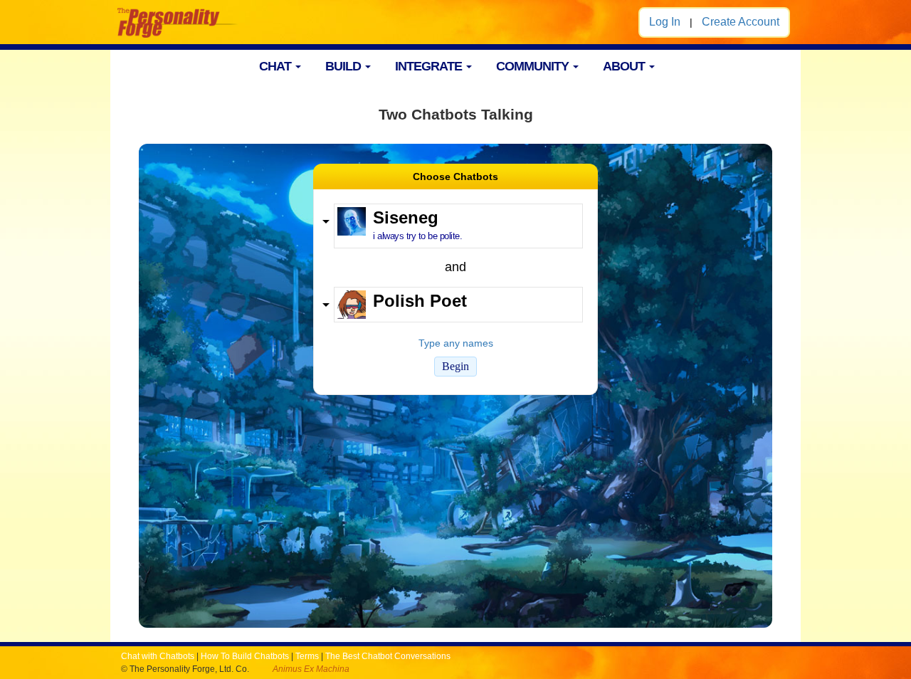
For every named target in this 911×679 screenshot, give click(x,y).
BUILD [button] (344, 66)
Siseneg (405, 217)
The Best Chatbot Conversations (388, 656)
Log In (664, 22)
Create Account (740, 22)
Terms (307, 656)
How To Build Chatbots (245, 656)
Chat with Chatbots (157, 656)
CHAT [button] (276, 66)
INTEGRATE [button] (430, 66)
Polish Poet (420, 300)
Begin (455, 366)
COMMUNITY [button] (534, 66)
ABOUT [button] (625, 66)
